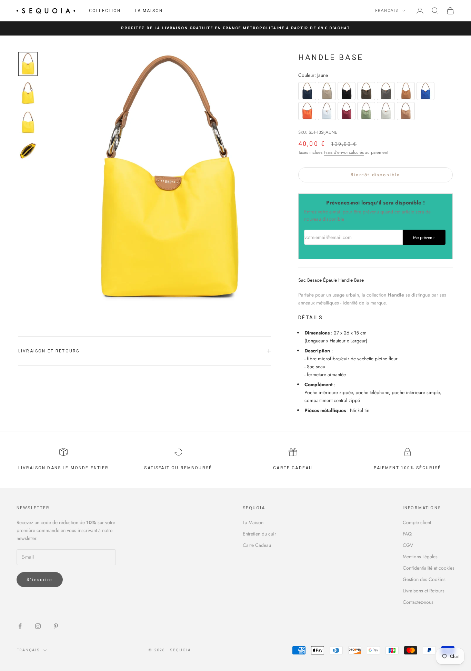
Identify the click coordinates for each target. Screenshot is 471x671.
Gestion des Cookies (424, 579)
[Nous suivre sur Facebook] (20, 626)
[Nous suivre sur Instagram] (37, 626)
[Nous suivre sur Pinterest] (55, 626)
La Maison (149, 10)
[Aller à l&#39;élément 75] (28, 152)
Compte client (417, 522)
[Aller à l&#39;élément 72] (28, 64)
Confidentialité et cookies (428, 567)
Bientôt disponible (375, 174)
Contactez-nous (418, 602)
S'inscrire (40, 579)
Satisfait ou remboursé (178, 467)
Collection (105, 10)
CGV (408, 545)
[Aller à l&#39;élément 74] (28, 122)
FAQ (407, 533)
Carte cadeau (292, 467)
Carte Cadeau (257, 545)
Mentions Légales (420, 556)
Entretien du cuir (259, 533)
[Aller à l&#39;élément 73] (28, 93)
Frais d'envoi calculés (344, 152)
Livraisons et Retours (423, 590)
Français (387, 10)
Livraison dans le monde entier (63, 467)
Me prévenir (424, 237)
